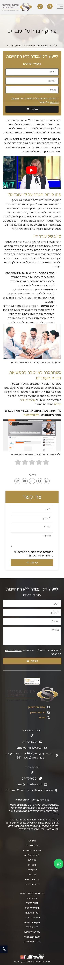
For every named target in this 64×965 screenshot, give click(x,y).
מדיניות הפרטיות (45, 555)
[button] (4, 949)
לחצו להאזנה (31, 414)
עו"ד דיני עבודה (49, 45)
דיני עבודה (35, 45)
